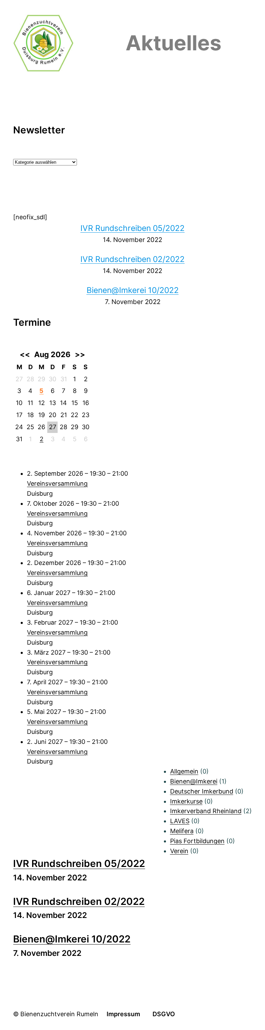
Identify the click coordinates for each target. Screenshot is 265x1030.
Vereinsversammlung (57, 483)
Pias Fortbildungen (197, 841)
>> (80, 354)
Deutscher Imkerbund (201, 791)
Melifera (182, 831)
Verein (179, 851)
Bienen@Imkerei (193, 781)
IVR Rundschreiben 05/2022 (132, 228)
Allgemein (184, 771)
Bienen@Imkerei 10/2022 (133, 290)
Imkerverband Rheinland (206, 811)
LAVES (179, 821)
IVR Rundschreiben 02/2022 (132, 259)
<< (25, 354)
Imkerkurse (186, 801)
